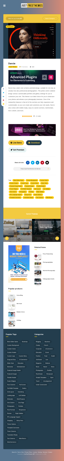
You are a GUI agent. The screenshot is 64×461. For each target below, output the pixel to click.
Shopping (9, 420)
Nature (45, 366)
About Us (14, 452)
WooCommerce (11, 442)
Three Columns (11, 431)
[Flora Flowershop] (37, 256)
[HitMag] (11, 323)
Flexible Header (41, 186)
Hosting (40, 452)
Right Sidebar (40, 191)
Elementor (10, 366)
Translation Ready (28, 197)
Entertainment (21, 366)
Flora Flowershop (48, 254)
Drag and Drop (11, 359)
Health (53, 356)
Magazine (38, 363)
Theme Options (38, 194)
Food (45, 356)
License (35, 452)
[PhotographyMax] (37, 265)
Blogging (38, 341)
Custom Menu (34, 183)
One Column (13, 191)
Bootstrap (25, 341)
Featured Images (29, 186)
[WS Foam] (11, 306)
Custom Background (32, 180)
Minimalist (10, 399)
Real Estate (39, 374)
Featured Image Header (16, 186)
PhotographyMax (48, 262)
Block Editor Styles (19, 180)
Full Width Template (26, 189)
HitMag (19, 320)
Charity (38, 345)
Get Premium (18, 150)
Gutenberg (21, 392)
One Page (21, 402)
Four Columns (11, 384)
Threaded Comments (15, 197)
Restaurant (49, 374)
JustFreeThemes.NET (29, 454)
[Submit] (21, 18)
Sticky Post (28, 194)
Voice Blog (20, 295)
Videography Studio (48, 279)
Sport (51, 377)
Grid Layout (37, 189)
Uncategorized (47, 381)
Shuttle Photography (49, 270)
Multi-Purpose (21, 399)
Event (47, 352)
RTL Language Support (16, 194)
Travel (37, 381)
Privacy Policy (28, 452)
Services (45, 452)
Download (35, 143)
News (52, 366)
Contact (50, 452)
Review (9, 413)
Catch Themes (32, 214)
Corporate (39, 349)
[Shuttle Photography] (37, 273)
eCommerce (49, 349)
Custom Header (14, 183)
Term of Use (21, 452)
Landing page (11, 395)
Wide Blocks (49, 197)
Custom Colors (44, 180)
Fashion (38, 356)
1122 (33, 66)
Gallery (24, 388)
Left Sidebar (46, 189)
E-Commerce (23, 359)
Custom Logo (24, 183)
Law (47, 359)
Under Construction (41, 384)
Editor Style (44, 183)
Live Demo (17, 143)
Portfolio (31, 191)
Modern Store (21, 312)
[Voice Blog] (11, 298)
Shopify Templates (41, 377)
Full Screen (22, 384)
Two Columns (39, 197)
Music (37, 366)
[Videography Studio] (37, 281)
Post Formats (11, 409)
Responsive (22, 409)
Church (46, 345)
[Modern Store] (11, 314)
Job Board (39, 359)
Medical (47, 363)
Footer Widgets (14, 189)
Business (47, 341)
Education (20, 363)
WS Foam (19, 303)
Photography (10, 26)
